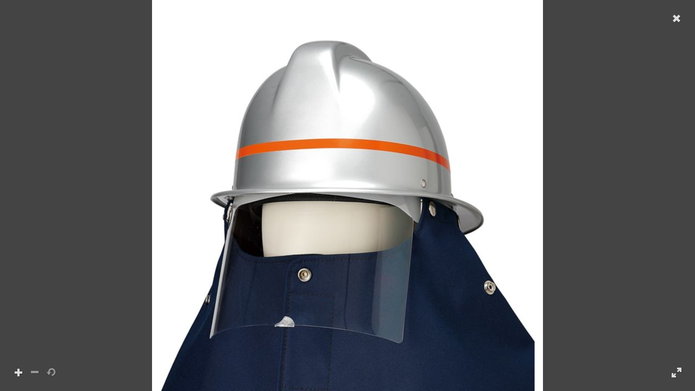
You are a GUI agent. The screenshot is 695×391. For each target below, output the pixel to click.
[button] (347, 195)
